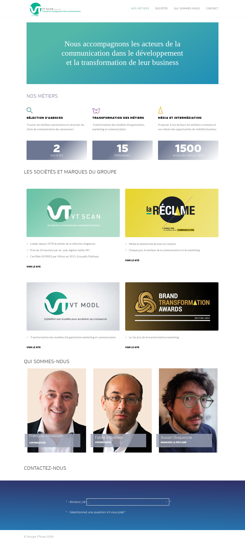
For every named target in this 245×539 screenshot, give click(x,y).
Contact (212, 8)
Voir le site (34, 266)
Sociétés (161, 8)
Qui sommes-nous (187, 8)
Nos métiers (140, 8)
